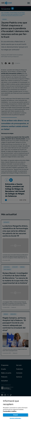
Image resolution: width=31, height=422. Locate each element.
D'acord (15, 415)
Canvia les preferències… (15, 418)
